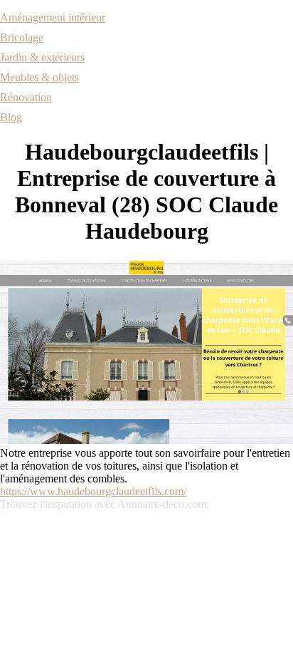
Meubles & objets (39, 77)
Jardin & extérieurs (42, 57)
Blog (11, 117)
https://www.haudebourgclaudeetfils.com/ (93, 491)
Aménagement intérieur (52, 17)
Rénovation (26, 97)
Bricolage (21, 37)
